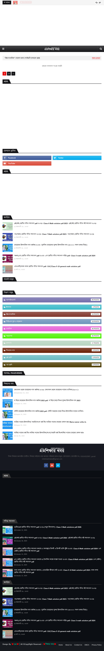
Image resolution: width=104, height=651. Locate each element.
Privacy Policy (96, 645)
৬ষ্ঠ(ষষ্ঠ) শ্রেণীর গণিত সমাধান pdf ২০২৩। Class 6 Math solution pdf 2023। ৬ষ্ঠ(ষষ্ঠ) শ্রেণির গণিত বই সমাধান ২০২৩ (55, 223)
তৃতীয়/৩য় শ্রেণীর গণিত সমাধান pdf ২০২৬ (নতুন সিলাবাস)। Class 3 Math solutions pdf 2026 (47, 527)
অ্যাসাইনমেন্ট (50, 300)
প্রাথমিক (50, 328)
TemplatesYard (21, 647)
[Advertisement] (52, 25)
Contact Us (78, 645)
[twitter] (77, 158)
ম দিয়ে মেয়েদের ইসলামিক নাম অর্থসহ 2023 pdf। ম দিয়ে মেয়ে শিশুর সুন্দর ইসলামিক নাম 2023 (47, 400)
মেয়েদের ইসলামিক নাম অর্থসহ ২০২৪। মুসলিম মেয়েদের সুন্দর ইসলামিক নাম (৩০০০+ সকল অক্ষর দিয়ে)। (51, 245)
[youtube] (27, 163)
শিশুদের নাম (50, 350)
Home (61, 645)
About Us (68, 645)
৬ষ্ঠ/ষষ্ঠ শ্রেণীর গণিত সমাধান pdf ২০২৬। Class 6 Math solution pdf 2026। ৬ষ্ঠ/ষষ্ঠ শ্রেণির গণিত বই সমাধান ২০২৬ (54, 538)
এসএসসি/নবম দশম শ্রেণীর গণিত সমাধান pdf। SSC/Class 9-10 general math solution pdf (47, 266)
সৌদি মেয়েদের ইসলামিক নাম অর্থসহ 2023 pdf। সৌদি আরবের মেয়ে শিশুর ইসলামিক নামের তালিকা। (49, 411)
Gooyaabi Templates (45, 647)
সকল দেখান (96, 58)
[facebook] (27, 158)
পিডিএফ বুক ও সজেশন (50, 321)
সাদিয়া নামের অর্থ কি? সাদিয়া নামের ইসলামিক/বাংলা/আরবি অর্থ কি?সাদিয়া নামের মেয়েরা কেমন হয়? (49, 433)
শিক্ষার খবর (49, 644)
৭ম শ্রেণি (50, 365)
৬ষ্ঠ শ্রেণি (50, 357)
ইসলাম (50, 307)
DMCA (87, 645)
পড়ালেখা (50, 336)
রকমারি (50, 343)
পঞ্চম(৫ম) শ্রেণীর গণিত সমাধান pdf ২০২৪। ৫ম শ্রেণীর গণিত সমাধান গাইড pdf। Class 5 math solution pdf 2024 (54, 255)
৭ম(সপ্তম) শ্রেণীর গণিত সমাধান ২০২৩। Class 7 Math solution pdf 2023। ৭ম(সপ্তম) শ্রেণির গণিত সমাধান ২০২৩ (54, 234)
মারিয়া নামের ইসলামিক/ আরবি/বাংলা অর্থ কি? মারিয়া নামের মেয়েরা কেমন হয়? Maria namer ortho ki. (50, 422)
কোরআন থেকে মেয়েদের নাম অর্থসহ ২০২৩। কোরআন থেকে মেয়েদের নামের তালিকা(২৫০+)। (46, 390)
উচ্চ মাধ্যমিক (50, 314)
